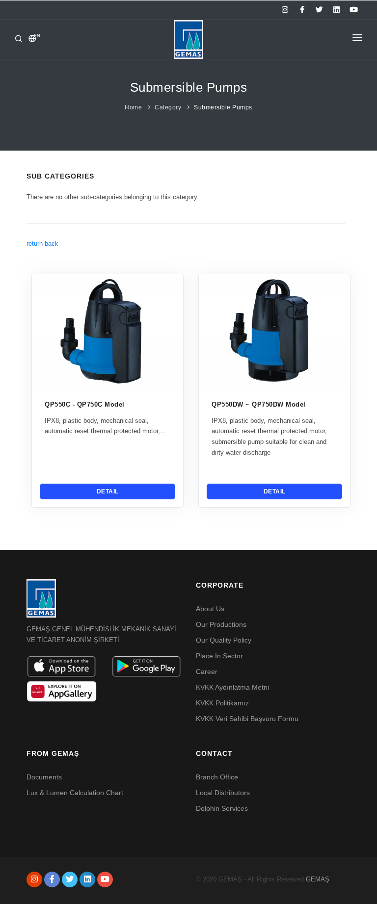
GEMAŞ (317, 879)
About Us (210, 609)
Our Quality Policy (223, 640)
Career (206, 671)
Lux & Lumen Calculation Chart (75, 793)
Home (133, 107)
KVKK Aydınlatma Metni (232, 687)
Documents (44, 777)
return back (42, 243)
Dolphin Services (222, 808)
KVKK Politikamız (222, 703)
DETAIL (108, 491)
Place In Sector (219, 656)
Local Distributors (223, 793)
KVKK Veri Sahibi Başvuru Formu (247, 719)
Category (168, 107)
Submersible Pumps (223, 107)
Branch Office (217, 777)
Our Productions (221, 624)
